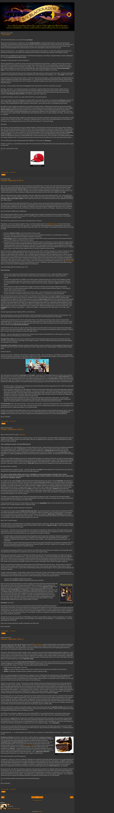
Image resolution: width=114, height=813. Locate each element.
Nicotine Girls (70, 260)
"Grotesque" (6, 34)
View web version (37, 800)
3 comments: (13, 789)
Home (37, 797)
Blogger (40, 811)
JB (10, 804)
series (55, 224)
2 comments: (13, 630)
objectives (50, 224)
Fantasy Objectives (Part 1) (12, 639)
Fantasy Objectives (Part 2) (12, 429)
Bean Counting (37, 644)
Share (3, 174)
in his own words (28, 745)
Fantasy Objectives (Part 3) (12, 180)
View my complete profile (14, 808)
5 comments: (13, 172)
